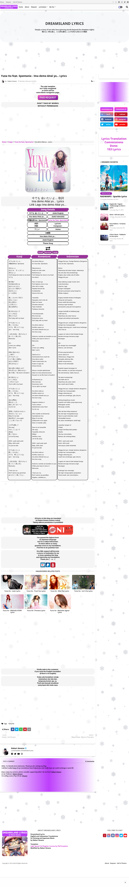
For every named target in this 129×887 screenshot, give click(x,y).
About (2, 2)
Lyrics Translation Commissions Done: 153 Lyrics (113, 144)
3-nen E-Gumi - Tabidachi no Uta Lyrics (118, 235)
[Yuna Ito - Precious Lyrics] (36, 601)
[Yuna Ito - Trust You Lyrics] (36, 582)
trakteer (122, 114)
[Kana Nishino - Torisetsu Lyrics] (104, 226)
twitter (108, 124)
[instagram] (22, 754)
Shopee (24, 776)
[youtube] (18, 754)
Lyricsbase (42, 7)
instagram (122, 119)
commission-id (121, 109)
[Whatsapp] (21, 729)
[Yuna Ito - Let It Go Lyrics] (83, 582)
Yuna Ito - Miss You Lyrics (59, 591)
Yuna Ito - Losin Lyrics (12, 591)
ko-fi (108, 114)
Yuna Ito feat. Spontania (24, 142)
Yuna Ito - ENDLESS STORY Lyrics (12, 611)
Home (21, 7)
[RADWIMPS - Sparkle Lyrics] (113, 178)
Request (8, 2)
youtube (122, 124)
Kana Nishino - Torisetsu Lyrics (118, 224)
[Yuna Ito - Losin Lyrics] (12, 582)
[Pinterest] (25, 729)
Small (40, 252)
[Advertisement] (64, 57)
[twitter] (15, 754)
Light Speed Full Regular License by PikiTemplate (49, 846)
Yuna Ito (11, 724)
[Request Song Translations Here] (48, 99)
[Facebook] (12, 729)
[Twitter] (17, 729)
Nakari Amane (17, 748)
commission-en (106, 109)
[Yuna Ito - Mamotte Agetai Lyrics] (59, 601)
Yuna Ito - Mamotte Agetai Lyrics (59, 611)
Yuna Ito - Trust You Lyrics (36, 591)
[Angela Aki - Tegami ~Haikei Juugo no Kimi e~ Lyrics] (104, 206)
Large (55, 252)
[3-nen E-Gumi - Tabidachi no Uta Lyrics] (104, 237)
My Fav (51, 7)
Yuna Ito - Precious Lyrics (36, 610)
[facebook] (12, 754)
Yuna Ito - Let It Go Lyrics (83, 591)
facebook (108, 119)
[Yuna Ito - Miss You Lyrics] (59, 582)
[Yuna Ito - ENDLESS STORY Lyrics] (12, 601)
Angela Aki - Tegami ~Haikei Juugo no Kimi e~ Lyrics (118, 206)
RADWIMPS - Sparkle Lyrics (113, 196)
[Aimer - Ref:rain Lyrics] (104, 217)
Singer (10, 142)
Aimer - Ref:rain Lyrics (117, 214)
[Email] (29, 729)
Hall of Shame (17, 2)
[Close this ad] (125, 882)
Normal (48, 252)
